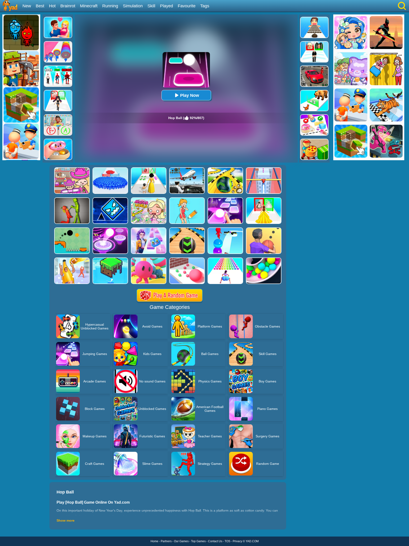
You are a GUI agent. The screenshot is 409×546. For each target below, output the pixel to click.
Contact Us (215, 541)
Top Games (198, 541)
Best (40, 6)
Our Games (181, 541)
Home (154, 541)
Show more (66, 520)
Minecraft (89, 6)
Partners (166, 541)
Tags (204, 6)
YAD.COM (252, 541)
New (26, 6)
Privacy (237, 541)
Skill (151, 6)
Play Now (189, 95)
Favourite (187, 6)
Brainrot (67, 6)
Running (110, 6)
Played (166, 6)
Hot (52, 6)
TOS (227, 541)
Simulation (133, 6)
